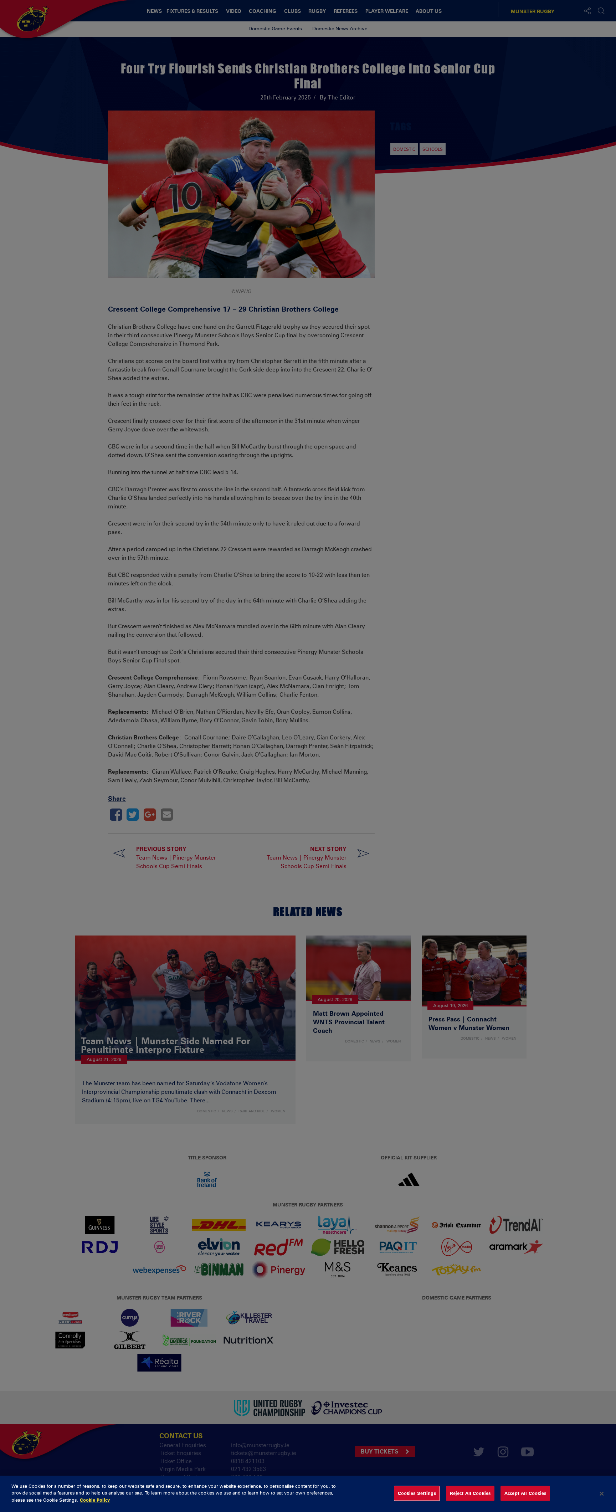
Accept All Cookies (525, 1493)
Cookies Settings (417, 1493)
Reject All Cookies (470, 1493)
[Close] (602, 1494)
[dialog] (308, 1494)
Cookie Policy (95, 1500)
